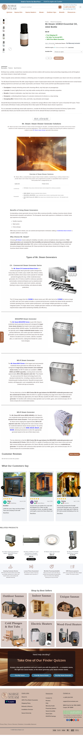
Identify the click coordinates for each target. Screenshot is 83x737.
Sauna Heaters (30, 12)
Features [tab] (10, 68)
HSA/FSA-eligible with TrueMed (53, 1)
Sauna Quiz (49, 713)
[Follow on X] (71, 720)
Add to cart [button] (10, 557)
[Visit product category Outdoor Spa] (14, 634)
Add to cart (58, 58)
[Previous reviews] (2, 487)
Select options (31, 559)
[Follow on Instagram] (69, 720)
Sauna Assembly (50, 711)
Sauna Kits (18, 12)
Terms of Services (12, 724)
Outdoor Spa (51, 12)
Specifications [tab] (17, 68)
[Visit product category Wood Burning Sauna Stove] (69, 634)
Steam (41, 12)
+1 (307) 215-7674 (69, 7)
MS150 (32, 428)
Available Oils (48, 51)
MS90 (27, 428)
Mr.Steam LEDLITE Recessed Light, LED (52, 552)
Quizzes (9, 12)
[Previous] (10, 35)
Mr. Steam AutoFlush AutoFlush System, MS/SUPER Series (10, 552)
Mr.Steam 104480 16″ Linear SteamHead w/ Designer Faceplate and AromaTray (31, 553)
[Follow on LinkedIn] (76, 720)
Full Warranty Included (73, 43)
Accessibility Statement (30, 724)
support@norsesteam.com (70, 701)
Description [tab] (4, 68)
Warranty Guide (50, 705)
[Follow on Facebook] (67, 720)
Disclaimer (21, 724)
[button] (80, 7)
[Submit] (60, 7)
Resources (71, 12)
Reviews (48, 700)
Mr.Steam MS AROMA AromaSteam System (72, 552)
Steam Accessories (55, 21)
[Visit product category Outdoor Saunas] (14, 606)
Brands (61, 12)
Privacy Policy (3, 724)
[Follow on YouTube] (78, 720)
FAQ (47, 703)
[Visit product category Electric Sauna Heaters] (41, 634)
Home (47, 21)
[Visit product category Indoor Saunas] (41, 606)
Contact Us (49, 698)
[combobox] (39, 7)
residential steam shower (64, 230)
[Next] (37, 35)
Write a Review (74, 454)
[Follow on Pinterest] (74, 720)
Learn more (71, 47)
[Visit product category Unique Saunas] (69, 606)
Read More (6, 512)
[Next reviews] (79, 487)
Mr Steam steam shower (39, 130)
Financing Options (51, 708)
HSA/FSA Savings (51, 716)
